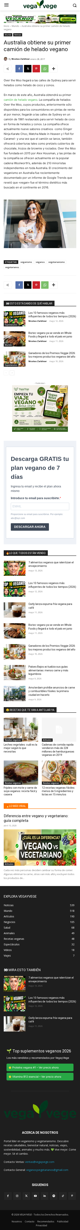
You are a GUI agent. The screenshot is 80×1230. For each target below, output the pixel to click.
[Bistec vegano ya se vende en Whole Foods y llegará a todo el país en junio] (14, 339)
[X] (27, 68)
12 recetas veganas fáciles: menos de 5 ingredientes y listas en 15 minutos (58, 791)
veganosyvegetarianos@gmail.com (47, 1170)
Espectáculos (11, 324)
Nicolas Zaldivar (21, 58)
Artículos (47, 740)
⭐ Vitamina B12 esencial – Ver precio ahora (34, 1076)
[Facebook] (19, 68)
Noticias (17, 34)
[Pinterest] (36, 68)
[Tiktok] (62, 1196)
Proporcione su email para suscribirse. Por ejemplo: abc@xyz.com (37, 516)
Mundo (15, 26)
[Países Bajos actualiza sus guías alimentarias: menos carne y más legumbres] (14, 672)
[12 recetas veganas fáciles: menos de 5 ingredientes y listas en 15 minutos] (59, 772)
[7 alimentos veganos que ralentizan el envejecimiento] (14, 568)
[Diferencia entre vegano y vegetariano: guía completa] (40, 847)
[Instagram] (17, 1196)
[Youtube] (35, 1196)
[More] (53, 68)
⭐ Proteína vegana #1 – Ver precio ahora (33, 1067)
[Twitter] (26, 1196)
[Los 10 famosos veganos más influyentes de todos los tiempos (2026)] (14, 318)
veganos (40, 262)
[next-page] (12, 372)
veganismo (26, 262)
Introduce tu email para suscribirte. (35, 498)
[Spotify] (53, 1196)
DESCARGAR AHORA (30, 526)
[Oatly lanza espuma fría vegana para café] (14, 610)
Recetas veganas (13, 740)
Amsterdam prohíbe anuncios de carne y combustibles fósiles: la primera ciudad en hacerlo (51, 691)
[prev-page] (6, 372)
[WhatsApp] (45, 68)
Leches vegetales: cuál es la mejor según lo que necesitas (20, 748)
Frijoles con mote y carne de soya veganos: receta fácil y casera (20, 791)
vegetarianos (12, 267)
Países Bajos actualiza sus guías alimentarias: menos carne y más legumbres (48, 670)
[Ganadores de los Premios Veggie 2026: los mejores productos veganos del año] (14, 359)
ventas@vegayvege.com (39, 1162)
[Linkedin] (44, 1196)
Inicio (6, 26)
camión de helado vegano (20, 99)
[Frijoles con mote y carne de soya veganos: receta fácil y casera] (21, 772)
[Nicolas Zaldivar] (6, 59)
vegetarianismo (56, 262)
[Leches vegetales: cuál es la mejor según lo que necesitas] (21, 730)
